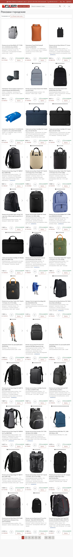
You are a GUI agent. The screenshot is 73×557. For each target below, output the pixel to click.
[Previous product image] (27, 74)
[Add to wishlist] (11, 59)
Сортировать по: (5, 16)
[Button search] (59, 6)
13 (49, 537)
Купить (19, 60)
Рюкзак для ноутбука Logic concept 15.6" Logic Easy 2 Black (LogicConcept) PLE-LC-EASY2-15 (12, 216)
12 (46, 537)
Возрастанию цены (18, 16)
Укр (62, 1)
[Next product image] (45, 74)
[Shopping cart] (69, 6)
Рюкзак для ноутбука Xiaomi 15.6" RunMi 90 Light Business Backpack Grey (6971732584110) (12, 520)
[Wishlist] (64, 6)
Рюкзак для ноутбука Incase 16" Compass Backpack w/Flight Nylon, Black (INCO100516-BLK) (59, 476)
